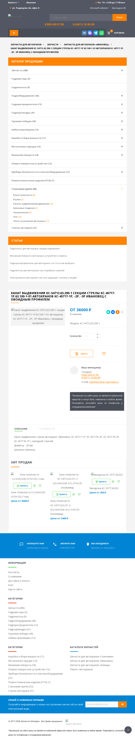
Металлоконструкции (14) (26, 146)
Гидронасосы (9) (21, 87)
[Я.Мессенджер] (108, 312)
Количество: (76, 336)
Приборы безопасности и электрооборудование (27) (41, 171)
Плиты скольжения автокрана (31, 221)
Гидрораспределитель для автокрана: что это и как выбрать (42, 263)
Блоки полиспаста (24, 194)
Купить (84, 353)
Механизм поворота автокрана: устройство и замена (38, 255)
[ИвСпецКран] (15, 16)
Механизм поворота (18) (25, 154)
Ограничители (22, 212)
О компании (15, 576)
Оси (17, 216)
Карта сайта (15, 589)
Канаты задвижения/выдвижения (33, 203)
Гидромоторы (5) (21, 78)
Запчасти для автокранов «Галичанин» (92, 656)
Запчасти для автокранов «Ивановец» (91, 660)
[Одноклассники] (118, 312)
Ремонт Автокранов (81, 669)
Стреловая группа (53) (24, 188)
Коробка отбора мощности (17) (29, 138)
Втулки (18, 199)
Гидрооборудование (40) (25, 95)
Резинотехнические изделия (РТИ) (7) (33, 180)
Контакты (13, 572)
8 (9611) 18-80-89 (83, 24)
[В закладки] (104, 354)
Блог (11, 585)
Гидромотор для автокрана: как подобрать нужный (37, 270)
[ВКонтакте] (113, 312)
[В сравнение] (34, 485)
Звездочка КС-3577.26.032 (104, 488)
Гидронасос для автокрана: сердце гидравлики (35, 248)
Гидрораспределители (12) (27, 104)
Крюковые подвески (25, 208)
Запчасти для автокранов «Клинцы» (90, 665)
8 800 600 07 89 (90, 374)
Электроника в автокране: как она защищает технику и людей (43, 277)
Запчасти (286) (20, 70)
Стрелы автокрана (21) (24, 227)
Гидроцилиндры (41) (23, 112)
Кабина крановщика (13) (25, 129)
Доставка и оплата (19, 580)
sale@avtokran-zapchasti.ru (104, 382)
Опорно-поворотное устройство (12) (32, 163)
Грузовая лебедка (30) (24, 121)
